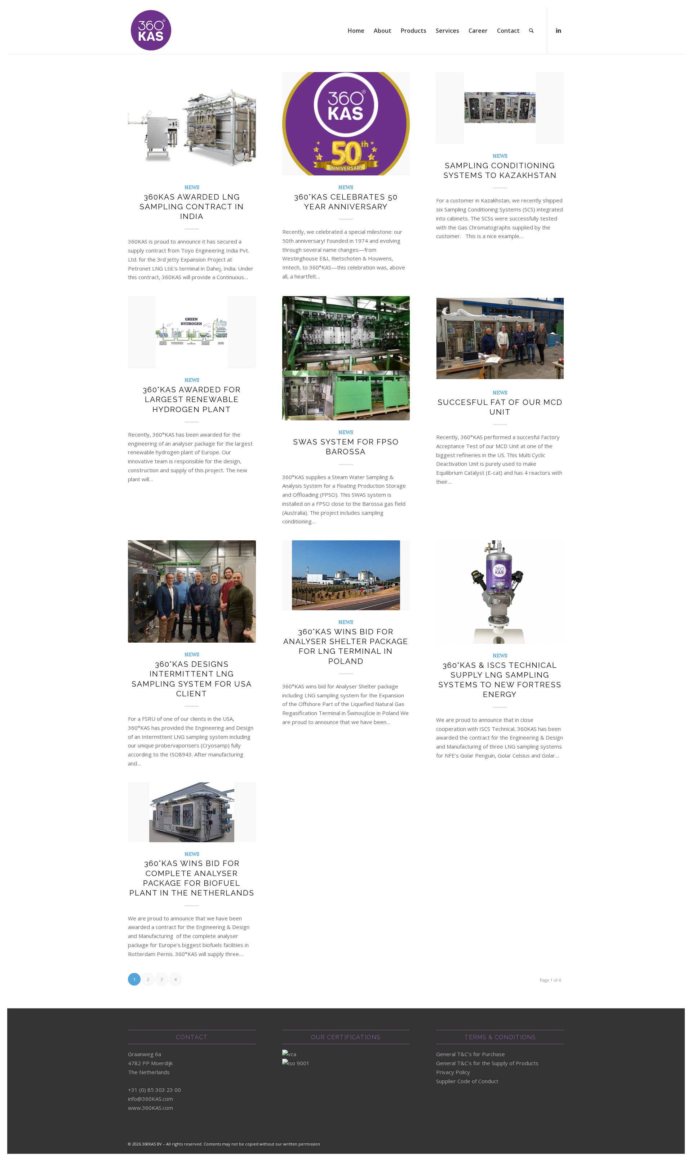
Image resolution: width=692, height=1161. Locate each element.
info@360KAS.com (150, 1098)
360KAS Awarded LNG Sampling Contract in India (191, 206)
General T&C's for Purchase (470, 1054)
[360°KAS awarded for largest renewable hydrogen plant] (192, 332)
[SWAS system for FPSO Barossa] (346, 358)
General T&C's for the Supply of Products (487, 1063)
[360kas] (151, 30)
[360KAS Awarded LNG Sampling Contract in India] (192, 123)
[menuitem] (356, 30)
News (192, 187)
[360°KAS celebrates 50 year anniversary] (346, 123)
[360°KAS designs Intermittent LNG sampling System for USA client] (192, 591)
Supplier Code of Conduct (467, 1081)
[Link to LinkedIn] (558, 30)
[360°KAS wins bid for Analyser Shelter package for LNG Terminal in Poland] (346, 575)
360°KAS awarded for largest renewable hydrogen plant (192, 399)
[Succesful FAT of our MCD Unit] (500, 338)
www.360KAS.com (150, 1107)
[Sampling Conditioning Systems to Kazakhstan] (500, 108)
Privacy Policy (453, 1072)
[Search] (531, 30)
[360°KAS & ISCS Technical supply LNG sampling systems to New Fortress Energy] (500, 592)
